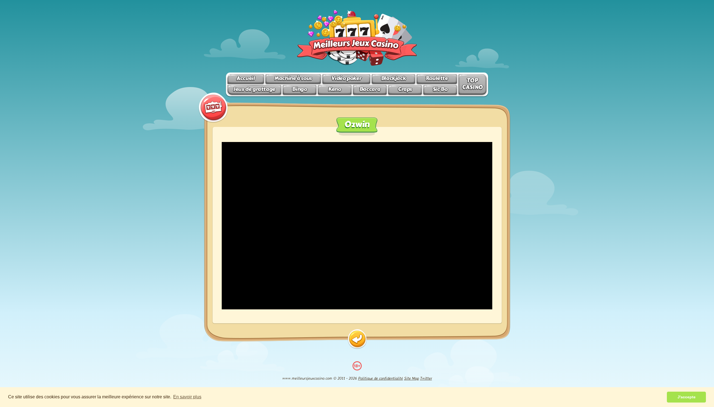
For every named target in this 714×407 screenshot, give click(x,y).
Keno (334, 89)
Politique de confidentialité (380, 378)
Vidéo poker (346, 78)
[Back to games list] (357, 339)
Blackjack (393, 78)
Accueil (246, 78)
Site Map (411, 378)
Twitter (426, 378)
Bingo (299, 89)
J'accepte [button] (686, 397)
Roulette (437, 78)
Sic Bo (440, 89)
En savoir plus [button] (187, 396)
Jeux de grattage (254, 89)
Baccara (370, 89)
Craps (405, 89)
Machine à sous (293, 78)
